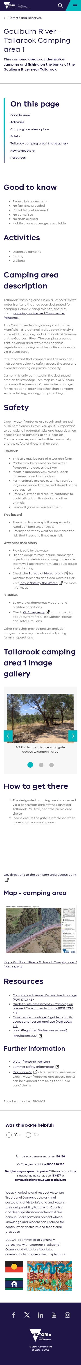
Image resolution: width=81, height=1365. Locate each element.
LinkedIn (40, 1315)
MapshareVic (22, 1072)
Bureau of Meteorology (46, 573)
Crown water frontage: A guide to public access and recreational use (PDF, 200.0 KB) (43, 1021)
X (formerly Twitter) (27, 1315)
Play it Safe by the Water (39, 583)
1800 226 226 (55, 1164)
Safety (15, 136)
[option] (40, 725)
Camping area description (29, 129)
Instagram (67, 1315)
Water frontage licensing (31, 1061)
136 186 (60, 1156)
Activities (17, 122)
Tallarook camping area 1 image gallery (39, 143)
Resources (17, 157)
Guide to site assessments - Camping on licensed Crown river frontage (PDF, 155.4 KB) (43, 1008)
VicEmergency (33, 612)
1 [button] (30, 765)
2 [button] (41, 765)
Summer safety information (33, 1067)
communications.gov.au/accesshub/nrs (40, 1180)
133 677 (56, 1175)
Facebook (13, 1315)
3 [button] (51, 765)
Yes (17, 1134)
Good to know (20, 115)
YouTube (54, 1315)
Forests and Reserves (25, 18)
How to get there (22, 150)
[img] (17, 5)
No (36, 1134)
